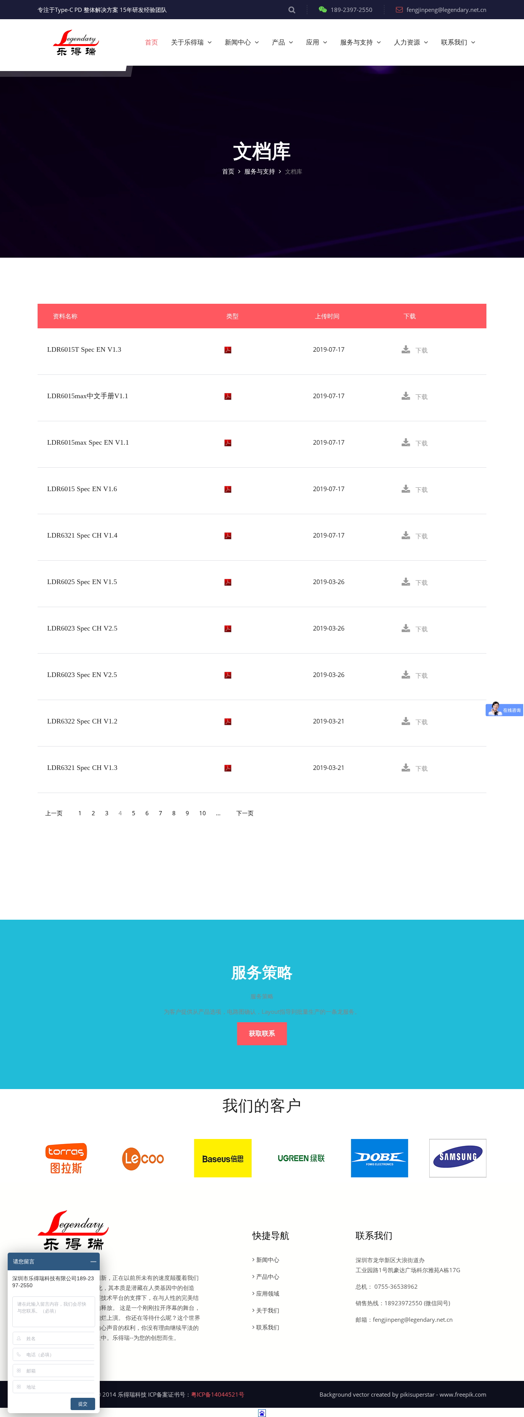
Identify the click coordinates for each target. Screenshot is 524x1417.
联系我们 (454, 42)
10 (202, 813)
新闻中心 (238, 42)
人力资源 (407, 42)
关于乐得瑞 (187, 42)
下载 (421, 350)
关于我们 (267, 1310)
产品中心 (267, 1276)
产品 (278, 42)
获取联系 (262, 1033)
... (218, 813)
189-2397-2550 (351, 9)
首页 (151, 42)
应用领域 (267, 1293)
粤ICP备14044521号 (217, 1394)
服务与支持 (356, 42)
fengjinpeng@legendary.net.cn (446, 9)
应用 (312, 42)
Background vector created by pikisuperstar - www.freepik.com (403, 1394)
